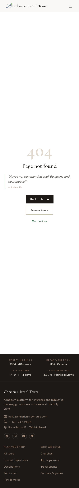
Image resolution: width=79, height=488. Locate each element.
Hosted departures (16, 460)
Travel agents (49, 466)
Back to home (39, 199)
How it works (12, 479)
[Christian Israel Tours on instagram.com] (15, 436)
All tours (9, 453)
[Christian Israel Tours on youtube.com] (24, 436)
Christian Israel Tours (21, 392)
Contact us (39, 221)
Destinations (12, 466)
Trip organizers (50, 460)
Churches (47, 453)
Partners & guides (52, 473)
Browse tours (39, 210)
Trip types (10, 473)
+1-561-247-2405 (19, 422)
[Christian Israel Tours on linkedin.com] (32, 436)
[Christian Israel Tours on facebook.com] (7, 436)
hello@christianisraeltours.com (27, 416)
